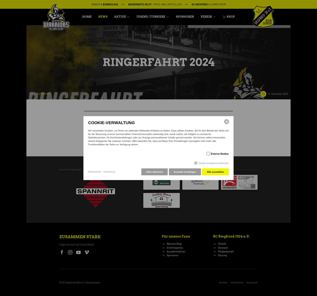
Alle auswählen (215, 172)
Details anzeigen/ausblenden (214, 163)
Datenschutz (94, 171)
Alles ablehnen (154, 172)
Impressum (109, 171)
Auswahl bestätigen (185, 172)
